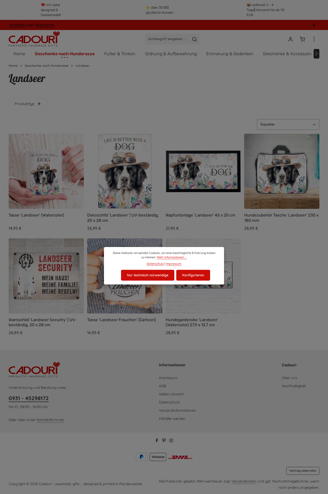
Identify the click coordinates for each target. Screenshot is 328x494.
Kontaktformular (50, 419)
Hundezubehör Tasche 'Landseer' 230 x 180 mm (281, 218)
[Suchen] (194, 39)
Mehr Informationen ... (172, 257)
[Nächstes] (316, 54)
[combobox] (167, 39)
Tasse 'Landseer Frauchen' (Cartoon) (121, 319)
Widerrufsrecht (171, 394)
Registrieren (44, 25)
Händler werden (172, 418)
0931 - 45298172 (29, 398)
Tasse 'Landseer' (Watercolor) (36, 215)
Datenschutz (169, 402)
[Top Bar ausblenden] (313, 25)
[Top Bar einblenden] (314, 39)
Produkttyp (25, 103)
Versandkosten (243, 481)
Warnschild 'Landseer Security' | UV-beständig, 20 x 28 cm (43, 322)
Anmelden (17, 25)
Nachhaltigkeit (294, 386)
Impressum (168, 377)
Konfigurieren (193, 275)
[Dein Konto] (290, 39)
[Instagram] (171, 441)
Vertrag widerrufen (302, 470)
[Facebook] (157, 441)
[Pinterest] (164, 441)
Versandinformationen (177, 410)
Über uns (289, 377)
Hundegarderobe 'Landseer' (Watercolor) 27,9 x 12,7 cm (192, 322)
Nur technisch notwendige (147, 275)
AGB (162, 386)
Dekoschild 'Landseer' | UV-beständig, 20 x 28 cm (123, 218)
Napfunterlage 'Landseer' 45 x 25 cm (200, 215)
